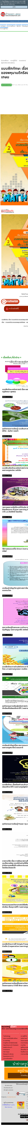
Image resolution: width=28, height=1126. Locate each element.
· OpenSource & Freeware (10, 1045)
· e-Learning (6, 1041)
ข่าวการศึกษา (5, 61)
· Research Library (8, 1054)
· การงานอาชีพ (24, 1054)
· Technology (6, 1036)
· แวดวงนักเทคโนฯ (7, 1059)
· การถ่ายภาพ (6, 1050)
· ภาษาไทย (23, 1045)
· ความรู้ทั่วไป (23, 1036)
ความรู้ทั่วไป (13, 61)
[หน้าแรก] (3, 26)
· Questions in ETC (8, 1056)
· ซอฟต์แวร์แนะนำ (7, 1047)
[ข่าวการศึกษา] (11, 26)
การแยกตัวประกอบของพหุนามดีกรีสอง (15, 322)
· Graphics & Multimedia (10, 1043)
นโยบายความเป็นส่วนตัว (9, 4)
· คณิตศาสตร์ (23, 1038)
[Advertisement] (14, 1007)
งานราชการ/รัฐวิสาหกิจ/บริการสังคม (13, 62)
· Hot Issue (6, 1052)
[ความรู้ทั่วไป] (4, 28)
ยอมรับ (14, 6)
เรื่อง (3, 322)
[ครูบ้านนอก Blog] (18, 26)
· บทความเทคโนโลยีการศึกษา (10, 1038)
